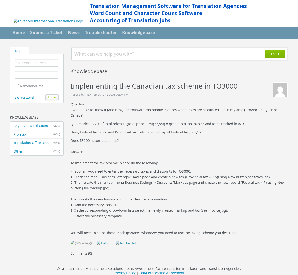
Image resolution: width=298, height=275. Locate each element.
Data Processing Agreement (161, 272)
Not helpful (127, 243)
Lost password (24, 98)
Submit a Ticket (46, 32)
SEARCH (275, 54)
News (74, 32)
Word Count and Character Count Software (146, 13)
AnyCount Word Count (37, 125)
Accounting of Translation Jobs (130, 20)
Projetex (37, 134)
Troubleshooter (101, 32)
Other (37, 151)
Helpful (105, 243)
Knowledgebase (138, 32)
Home (18, 32)
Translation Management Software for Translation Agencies (168, 6)
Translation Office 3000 (37, 142)
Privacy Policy (125, 272)
